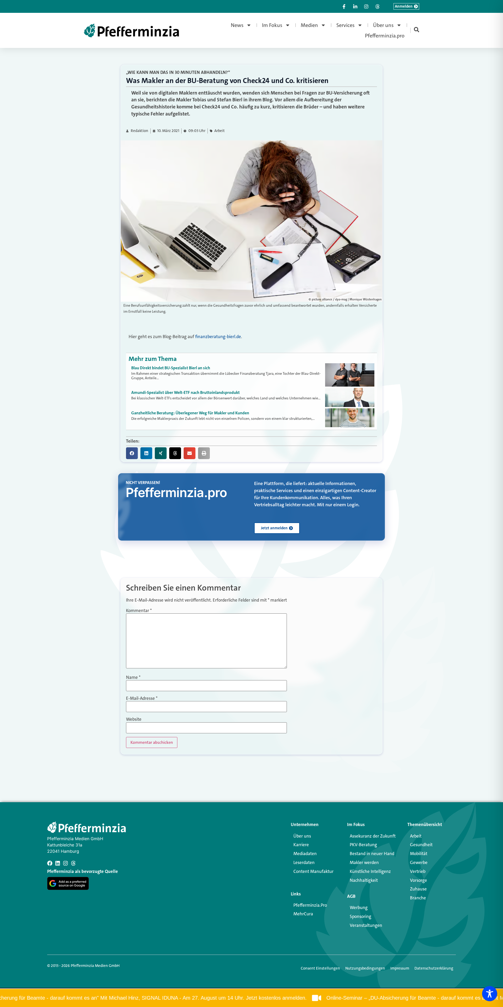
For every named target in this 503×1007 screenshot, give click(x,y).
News (237, 25)
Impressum (399, 968)
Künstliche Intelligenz (370, 871)
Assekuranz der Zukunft (373, 836)
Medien (309, 25)
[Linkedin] (57, 863)
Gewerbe (419, 862)
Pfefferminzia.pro (384, 35)
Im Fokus (272, 25)
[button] (132, 453)
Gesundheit (421, 845)
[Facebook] (49, 863)
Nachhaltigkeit (364, 880)
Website (133, 719)
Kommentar (139, 610)
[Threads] (73, 863)
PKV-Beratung (363, 845)
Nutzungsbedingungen (365, 968)
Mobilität (418, 853)
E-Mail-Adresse (141, 698)
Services (345, 25)
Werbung (359, 907)
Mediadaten (305, 853)
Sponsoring (360, 916)
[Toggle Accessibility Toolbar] (490, 994)
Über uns (383, 25)
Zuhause (418, 889)
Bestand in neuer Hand (372, 853)
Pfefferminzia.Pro (310, 905)
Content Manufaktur (313, 871)
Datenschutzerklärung (433, 968)
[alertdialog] (251, 998)
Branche (418, 898)
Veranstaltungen (366, 925)
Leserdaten (304, 862)
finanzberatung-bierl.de (218, 336)
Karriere (301, 845)
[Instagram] (65, 863)
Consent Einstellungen (320, 968)
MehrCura (303, 914)
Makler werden (364, 862)
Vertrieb (417, 871)
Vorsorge (418, 880)
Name (133, 677)
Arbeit (219, 130)
